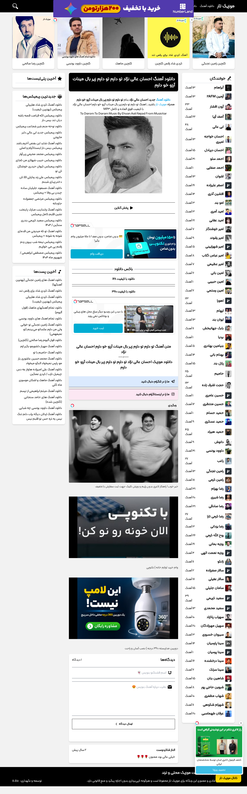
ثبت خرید (98, 328)
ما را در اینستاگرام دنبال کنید (152, 394)
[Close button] (241, 723)
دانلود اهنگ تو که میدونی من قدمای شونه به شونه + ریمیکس (40, 233)
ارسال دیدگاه (125, 724)
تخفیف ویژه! (219, 770)
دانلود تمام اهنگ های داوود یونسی (40, 318)
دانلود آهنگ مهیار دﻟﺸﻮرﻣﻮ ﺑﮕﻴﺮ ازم (41, 346)
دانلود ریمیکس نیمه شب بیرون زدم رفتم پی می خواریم (41, 244)
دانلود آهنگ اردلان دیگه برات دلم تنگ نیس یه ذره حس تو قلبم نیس (39, 416)
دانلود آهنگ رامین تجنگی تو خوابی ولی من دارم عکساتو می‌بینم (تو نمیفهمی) (41, 329)
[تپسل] (72, 225)
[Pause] (128, 255)
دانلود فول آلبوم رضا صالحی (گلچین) (40, 340)
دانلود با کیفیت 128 (124, 279)
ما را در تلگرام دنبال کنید (155, 381)
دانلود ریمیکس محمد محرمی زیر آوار (40, 154)
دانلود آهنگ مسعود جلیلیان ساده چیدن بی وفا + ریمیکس (41, 190)
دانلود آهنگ (207, 6)
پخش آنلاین (121, 208)
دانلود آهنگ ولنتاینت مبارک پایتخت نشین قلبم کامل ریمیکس (40, 212)
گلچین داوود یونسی (78, 63)
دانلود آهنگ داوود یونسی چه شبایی (40, 408)
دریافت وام (96, 254)
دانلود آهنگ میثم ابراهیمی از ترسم (41, 391)
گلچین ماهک (123, 63)
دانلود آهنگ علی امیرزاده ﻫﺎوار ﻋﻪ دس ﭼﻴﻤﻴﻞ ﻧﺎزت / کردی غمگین (39, 371)
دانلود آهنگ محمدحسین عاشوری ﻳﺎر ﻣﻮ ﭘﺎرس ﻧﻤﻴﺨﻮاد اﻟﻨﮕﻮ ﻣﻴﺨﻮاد (40, 361)
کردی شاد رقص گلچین (168, 63)
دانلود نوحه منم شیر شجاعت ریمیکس (39, 126)
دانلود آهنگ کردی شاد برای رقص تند (40, 291)
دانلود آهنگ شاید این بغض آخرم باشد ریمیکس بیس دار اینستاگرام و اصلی (39, 145)
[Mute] (133, 255)
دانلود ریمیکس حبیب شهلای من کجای (39, 160)
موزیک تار (226, 6)
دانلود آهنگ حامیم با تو (47, 352)
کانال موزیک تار (228, 778)
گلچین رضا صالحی (33, 63)
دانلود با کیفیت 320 (123, 291)
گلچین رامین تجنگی (213, 63)
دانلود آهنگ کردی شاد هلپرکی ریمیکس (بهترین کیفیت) (44, 107)
